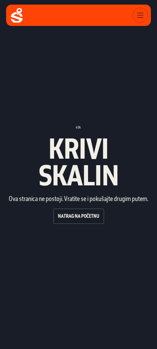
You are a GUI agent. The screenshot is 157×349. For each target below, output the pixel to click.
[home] (17, 15)
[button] (140, 15)
